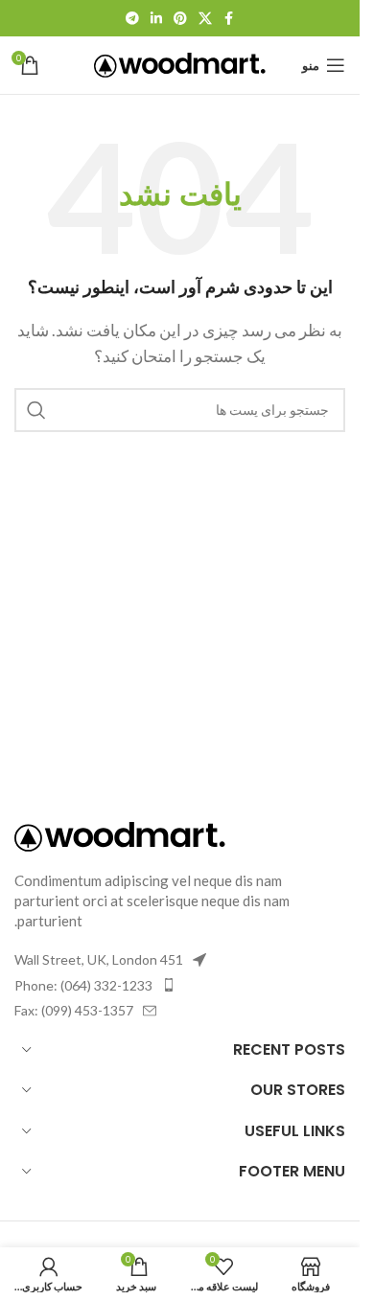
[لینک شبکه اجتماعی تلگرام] (132, 19)
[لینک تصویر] (119, 834)
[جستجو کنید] (36, 410)
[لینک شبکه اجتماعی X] (205, 19)
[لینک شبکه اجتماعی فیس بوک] (229, 19)
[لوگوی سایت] (180, 63)
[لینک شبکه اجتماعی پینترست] (180, 19)
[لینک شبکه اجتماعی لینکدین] (156, 19)
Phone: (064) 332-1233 (83, 985)
